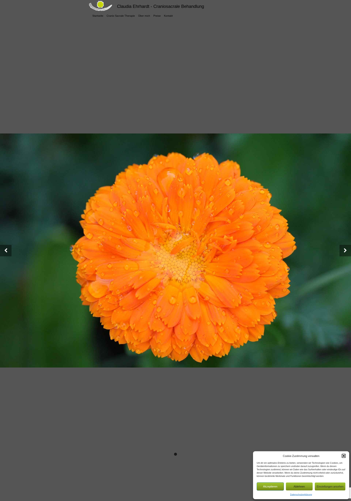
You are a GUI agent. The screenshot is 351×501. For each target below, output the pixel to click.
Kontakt (168, 15)
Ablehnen (299, 486)
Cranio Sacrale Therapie (121, 15)
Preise (157, 15)
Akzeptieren (270, 486)
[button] (344, 456)
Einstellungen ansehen (330, 486)
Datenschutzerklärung (301, 494)
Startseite (97, 15)
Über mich (144, 15)
